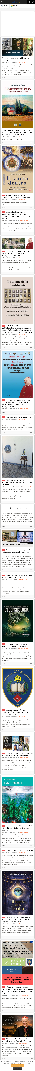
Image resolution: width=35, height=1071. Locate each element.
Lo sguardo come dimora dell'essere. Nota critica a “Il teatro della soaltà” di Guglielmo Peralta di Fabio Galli (17, 919)
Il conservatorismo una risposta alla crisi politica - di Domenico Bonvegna (16, 551)
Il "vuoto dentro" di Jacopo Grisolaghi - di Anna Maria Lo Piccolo (16, 196)
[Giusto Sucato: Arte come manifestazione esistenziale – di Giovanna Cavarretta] (17, 457)
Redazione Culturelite (23, 62)
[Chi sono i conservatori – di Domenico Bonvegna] (17, 47)
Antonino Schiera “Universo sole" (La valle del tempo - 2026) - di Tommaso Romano (17, 828)
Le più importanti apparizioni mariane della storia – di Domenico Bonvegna (17, 754)
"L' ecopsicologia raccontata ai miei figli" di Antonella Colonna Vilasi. (16, 645)
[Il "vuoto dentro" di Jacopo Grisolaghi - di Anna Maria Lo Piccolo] (17, 169)
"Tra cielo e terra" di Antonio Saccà (18, 417)
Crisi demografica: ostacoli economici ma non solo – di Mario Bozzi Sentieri (17, 508)
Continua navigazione (17, 1066)
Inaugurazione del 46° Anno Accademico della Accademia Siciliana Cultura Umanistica (15, 712)
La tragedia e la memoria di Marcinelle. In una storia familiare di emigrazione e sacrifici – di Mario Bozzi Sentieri (16, 215)
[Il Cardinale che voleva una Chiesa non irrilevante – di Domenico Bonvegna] (17, 1026)
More (30, 77)
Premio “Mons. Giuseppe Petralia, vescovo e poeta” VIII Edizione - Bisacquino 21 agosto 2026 (16, 253)
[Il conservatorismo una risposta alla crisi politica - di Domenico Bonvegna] (17, 538)
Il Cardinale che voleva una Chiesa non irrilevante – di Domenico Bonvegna (16, 1040)
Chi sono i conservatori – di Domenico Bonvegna (16, 59)
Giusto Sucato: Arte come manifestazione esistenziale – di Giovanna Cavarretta (17, 482)
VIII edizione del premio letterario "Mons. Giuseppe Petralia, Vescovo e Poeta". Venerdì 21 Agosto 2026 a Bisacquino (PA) (16, 403)
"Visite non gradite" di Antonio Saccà (19, 850)
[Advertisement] (13, 23)
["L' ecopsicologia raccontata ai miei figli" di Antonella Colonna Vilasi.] (17, 621)
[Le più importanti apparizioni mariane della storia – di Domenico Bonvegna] (17, 742)
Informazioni (17, 1068)
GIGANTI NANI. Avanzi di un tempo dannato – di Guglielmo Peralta (17, 576)
